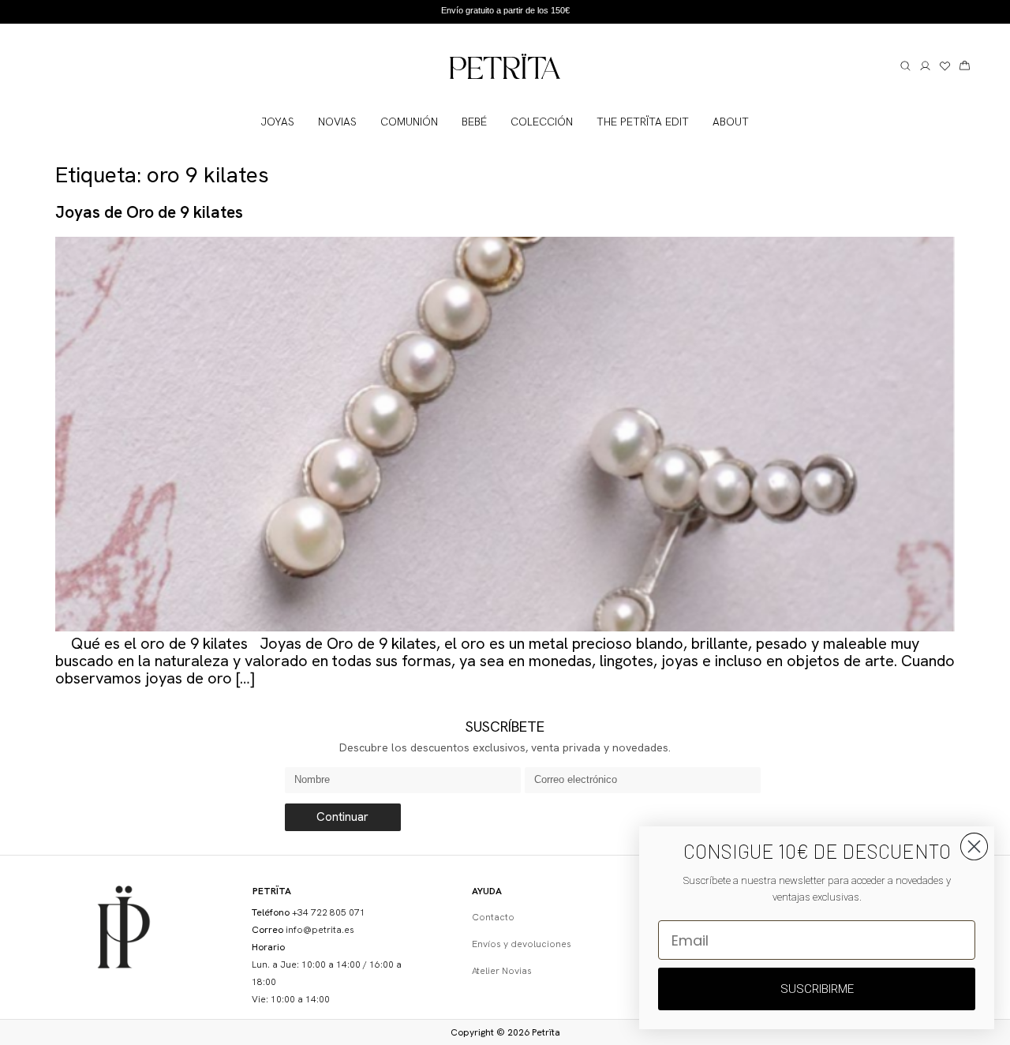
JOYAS (277, 121)
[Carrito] (965, 66)
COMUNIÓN (409, 121)
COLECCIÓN (542, 121)
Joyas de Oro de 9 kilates (149, 212)
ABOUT (731, 121)
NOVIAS (337, 121)
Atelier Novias (502, 970)
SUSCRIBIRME (817, 989)
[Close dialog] (974, 846)
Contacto (493, 917)
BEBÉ (474, 121)
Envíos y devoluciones (521, 944)
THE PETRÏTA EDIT (643, 121)
